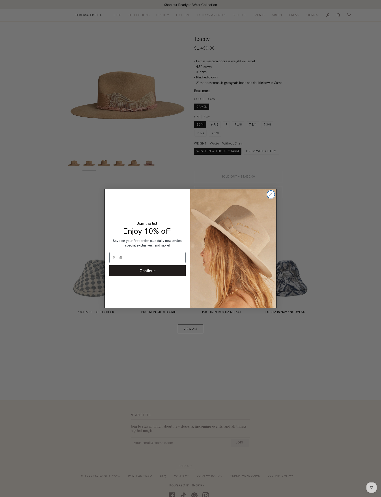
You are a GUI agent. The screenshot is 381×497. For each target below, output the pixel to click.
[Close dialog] (271, 194)
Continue (148, 270)
